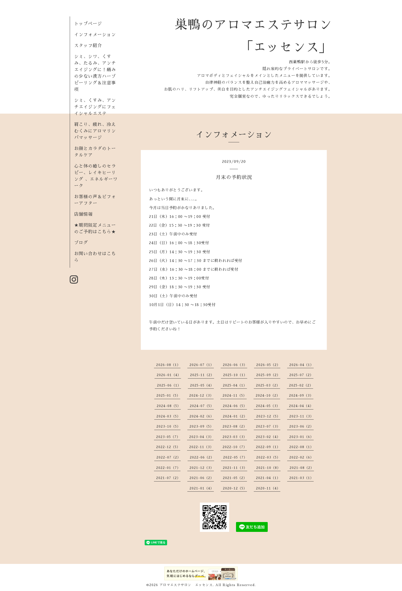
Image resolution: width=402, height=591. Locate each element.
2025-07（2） (301, 375)
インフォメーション (95, 35)
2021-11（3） (235, 467)
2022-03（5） (268, 457)
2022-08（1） (301, 447)
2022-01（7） (168, 467)
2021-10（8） (268, 467)
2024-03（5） (168, 416)
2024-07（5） (202, 406)
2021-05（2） (235, 478)
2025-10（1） (235, 375)
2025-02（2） (301, 385)
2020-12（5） (235, 488)
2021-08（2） (302, 467)
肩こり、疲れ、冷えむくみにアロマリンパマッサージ (95, 131)
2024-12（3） (201, 395)
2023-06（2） (301, 426)
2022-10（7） (235, 447)
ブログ (81, 243)
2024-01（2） (235, 416)
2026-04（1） (301, 365)
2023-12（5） (268, 416)
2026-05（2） (268, 365)
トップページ (88, 24)
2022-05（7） (235, 457)
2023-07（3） (268, 426)
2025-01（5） (168, 395)
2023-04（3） (201, 437)
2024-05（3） (268, 406)
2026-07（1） (202, 365)
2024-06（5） (235, 406)
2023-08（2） (235, 426)
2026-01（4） (169, 375)
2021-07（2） (168, 478)
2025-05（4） (202, 385)
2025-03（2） (268, 385)
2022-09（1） (268, 447)
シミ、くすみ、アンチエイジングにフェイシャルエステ (95, 107)
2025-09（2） (268, 375)
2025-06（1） (169, 385)
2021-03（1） (301, 478)
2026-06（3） (235, 365)
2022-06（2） (202, 457)
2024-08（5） (169, 406)
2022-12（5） (168, 447)
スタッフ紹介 (88, 46)
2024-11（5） (235, 395)
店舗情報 (83, 214)
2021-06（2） (202, 478)
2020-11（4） (268, 488)
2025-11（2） (202, 375)
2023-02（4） (268, 437)
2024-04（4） (301, 406)
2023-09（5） (202, 426)
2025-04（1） (235, 385)
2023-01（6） (301, 437)
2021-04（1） (268, 478)
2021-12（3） (202, 467)
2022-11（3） (201, 447)
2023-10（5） (168, 426)
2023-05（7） (168, 437)
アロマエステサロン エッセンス (186, 585)
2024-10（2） (268, 395)
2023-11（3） (301, 416)
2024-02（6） (202, 416)
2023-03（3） (235, 437)
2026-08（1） (168, 365)
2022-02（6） (301, 457)
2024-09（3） (301, 395)
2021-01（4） (202, 488)
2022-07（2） (168, 457)
